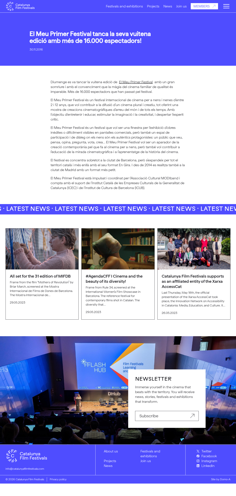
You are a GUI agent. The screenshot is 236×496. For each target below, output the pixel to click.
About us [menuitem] (111, 451)
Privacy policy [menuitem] (58, 479)
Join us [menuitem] (145, 461)
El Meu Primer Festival (136, 82)
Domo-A (225, 479)
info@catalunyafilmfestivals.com (25, 468)
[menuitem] (213, 451)
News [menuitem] (108, 466)
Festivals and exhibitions (124, 6)
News (167, 6)
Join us (181, 6)
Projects (153, 6)
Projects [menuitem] (110, 461)
